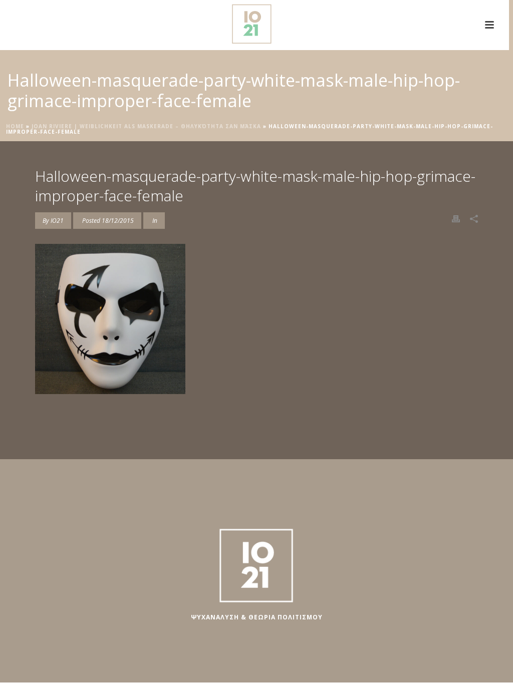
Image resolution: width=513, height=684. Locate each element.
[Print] (456, 218)
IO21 (57, 220)
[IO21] (254, 22)
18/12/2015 (118, 220)
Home (15, 126)
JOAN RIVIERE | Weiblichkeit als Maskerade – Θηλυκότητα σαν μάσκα (146, 126)
